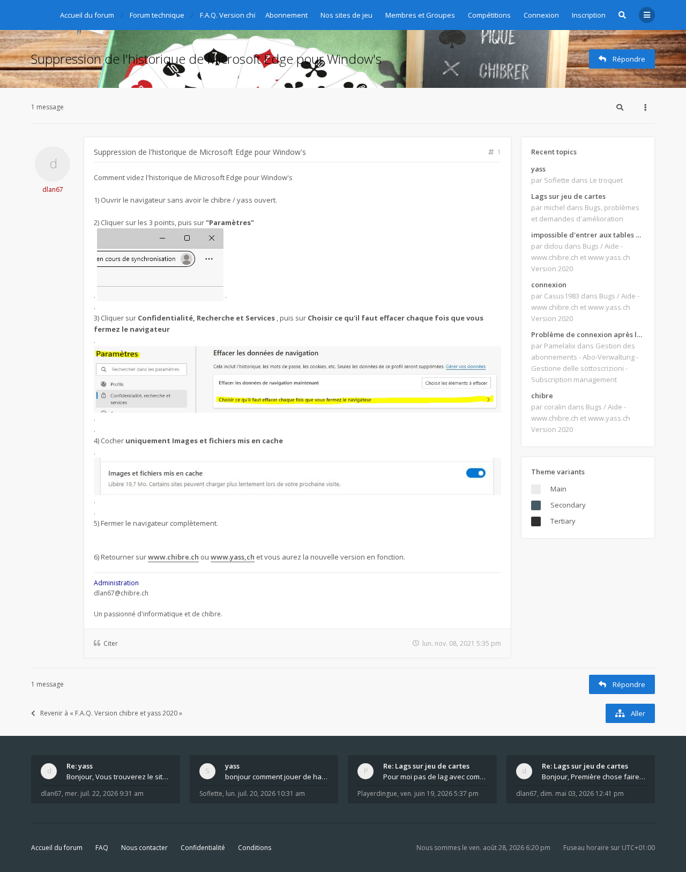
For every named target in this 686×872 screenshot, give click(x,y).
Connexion (541, 15)
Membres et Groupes (420, 15)
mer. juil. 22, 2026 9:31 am (104, 793)
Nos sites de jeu (346, 15)
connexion (548, 284)
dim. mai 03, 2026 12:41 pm (582, 793)
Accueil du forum (57, 847)
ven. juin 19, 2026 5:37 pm (439, 793)
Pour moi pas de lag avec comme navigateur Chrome (435, 776)
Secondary (568, 505)
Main (558, 489)
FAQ (101, 847)
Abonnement (286, 15)
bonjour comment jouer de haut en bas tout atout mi (277, 776)
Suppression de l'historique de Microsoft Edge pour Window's (206, 59)
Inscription (589, 15)
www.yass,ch (233, 557)
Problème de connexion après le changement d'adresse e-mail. (588, 334)
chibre (542, 395)
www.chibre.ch (173, 557)
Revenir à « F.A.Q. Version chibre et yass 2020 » (111, 713)
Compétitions (489, 15)
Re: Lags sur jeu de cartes (426, 766)
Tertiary (563, 521)
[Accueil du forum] (39, 13)
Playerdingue (377, 793)
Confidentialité (203, 847)
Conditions (254, 847)
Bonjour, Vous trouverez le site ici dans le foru (118, 776)
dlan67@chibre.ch (121, 593)
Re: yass (79, 766)
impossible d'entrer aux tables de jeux (588, 235)
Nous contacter (144, 847)
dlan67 (52, 189)
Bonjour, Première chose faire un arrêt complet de (594, 776)
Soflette (210, 793)
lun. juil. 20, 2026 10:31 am (265, 793)
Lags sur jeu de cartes (568, 196)
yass (538, 169)
